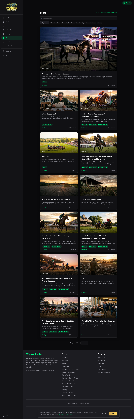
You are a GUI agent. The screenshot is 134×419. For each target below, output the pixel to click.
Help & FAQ (102, 369)
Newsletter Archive (68, 384)
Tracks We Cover (68, 387)
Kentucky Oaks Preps (69, 381)
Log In (100, 366)
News (99, 23)
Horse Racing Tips (68, 372)
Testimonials (9, 46)
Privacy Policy (72, 403)
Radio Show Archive (69, 395)
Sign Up (101, 363)
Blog (6, 38)
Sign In (7, 55)
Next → (84, 343)
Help (6, 415)
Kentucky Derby (91, 23)
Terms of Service (84, 403)
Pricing (7, 34)
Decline (103, 413)
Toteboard (8, 18)
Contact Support (104, 372)
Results (7, 26)
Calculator (8, 30)
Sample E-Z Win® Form (70, 369)
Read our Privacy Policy (66, 414)
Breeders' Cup (55, 23)
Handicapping (80, 23)
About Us (101, 357)
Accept (113, 413)
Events (64, 23)
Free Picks (71, 23)
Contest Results (67, 392)
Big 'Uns (8, 22)
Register (8, 51)
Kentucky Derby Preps (70, 378)
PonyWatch (9, 42)
